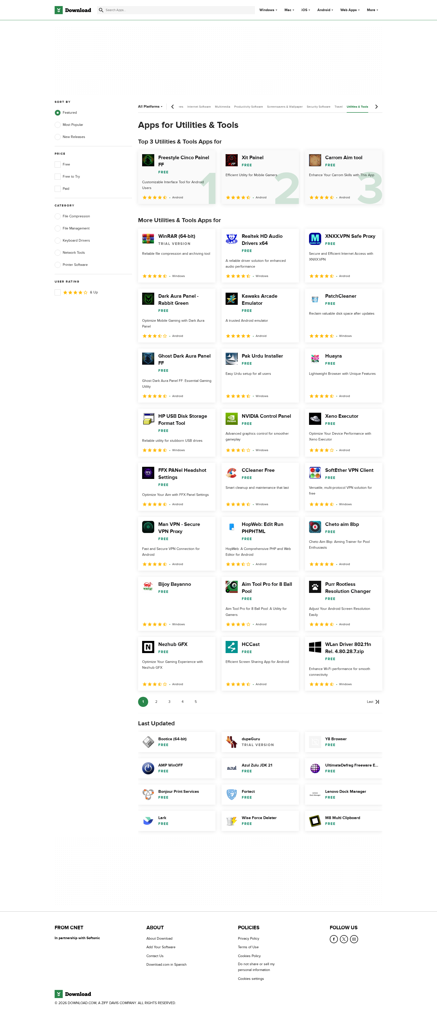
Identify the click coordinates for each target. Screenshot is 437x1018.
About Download (159, 938)
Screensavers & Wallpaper (285, 106)
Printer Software (75, 265)
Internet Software (199, 106)
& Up (94, 292)
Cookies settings (251, 978)
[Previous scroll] (173, 107)
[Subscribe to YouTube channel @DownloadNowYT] (354, 939)
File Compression (76, 216)
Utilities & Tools (357, 107)
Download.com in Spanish (166, 964)
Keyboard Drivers (76, 240)
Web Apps (348, 10)
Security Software (319, 106)
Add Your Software (161, 947)
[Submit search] (101, 10)
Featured (70, 112)
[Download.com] (73, 10)
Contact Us (155, 956)
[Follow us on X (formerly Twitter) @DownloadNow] (344, 939)
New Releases (74, 137)
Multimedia (222, 106)
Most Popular (73, 125)
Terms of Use (248, 947)
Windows (266, 10)
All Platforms (149, 106)
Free (66, 164)
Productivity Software (248, 106)
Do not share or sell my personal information (256, 967)
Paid (66, 189)
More (371, 10)
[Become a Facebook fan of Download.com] (334, 939)
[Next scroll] (376, 107)
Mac (288, 10)
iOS (304, 10)
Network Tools (74, 252)
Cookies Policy (249, 956)
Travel (339, 106)
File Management (76, 228)
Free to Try (71, 176)
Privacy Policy (248, 938)
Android (323, 10)
